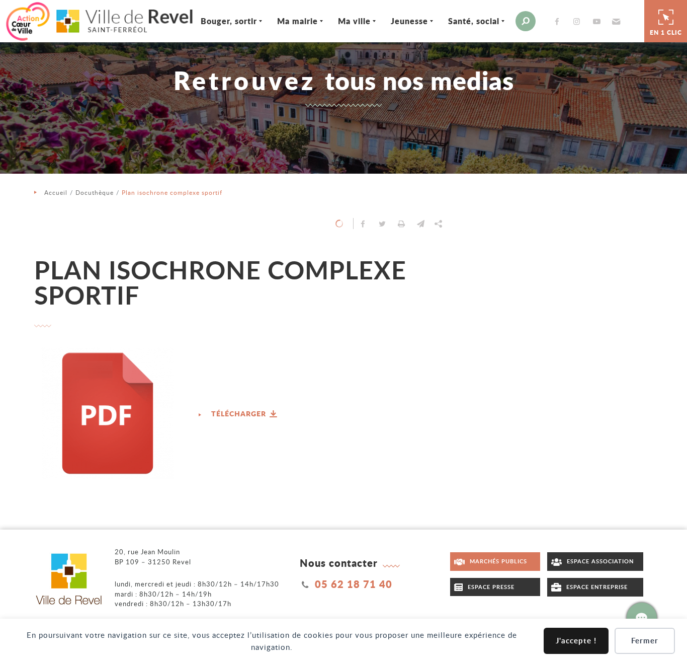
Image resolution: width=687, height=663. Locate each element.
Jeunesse (409, 21)
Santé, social (473, 21)
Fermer (644, 640)
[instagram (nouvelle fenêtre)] (579, 21)
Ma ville (354, 21)
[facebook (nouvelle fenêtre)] (559, 21)
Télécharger (239, 413)
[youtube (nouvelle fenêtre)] (598, 21)
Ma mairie (297, 21)
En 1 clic (666, 32)
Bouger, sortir (229, 21)
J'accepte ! (576, 640)
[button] (615, 21)
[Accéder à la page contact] (642, 618)
